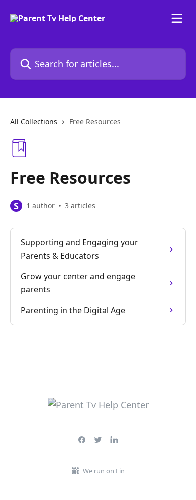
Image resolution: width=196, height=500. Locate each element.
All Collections (33, 121)
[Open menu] (177, 18)
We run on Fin (104, 470)
